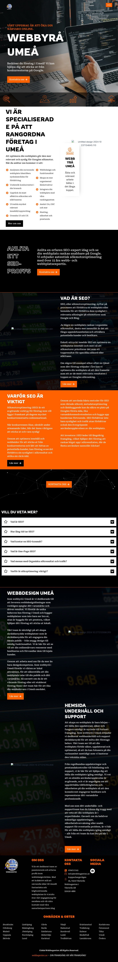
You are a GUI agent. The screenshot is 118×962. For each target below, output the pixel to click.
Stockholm (8, 924)
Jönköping (27, 931)
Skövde (6, 938)
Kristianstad (86, 924)
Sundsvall (65, 931)
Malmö (6, 931)
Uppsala (7, 935)
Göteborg (7, 928)
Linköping (27, 924)
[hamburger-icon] (109, 5)
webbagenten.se (39, 955)
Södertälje (46, 935)
